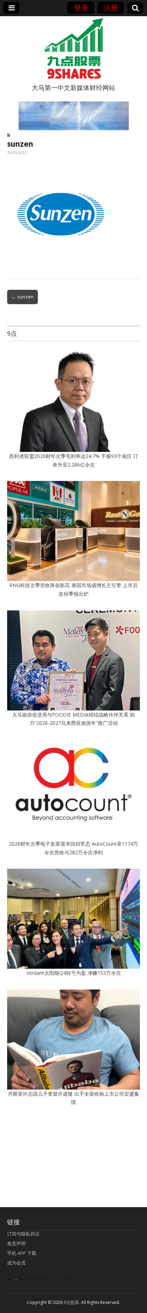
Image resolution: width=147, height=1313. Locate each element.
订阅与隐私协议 (23, 1234)
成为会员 (16, 1263)
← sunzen (22, 296)
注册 (111, 8)
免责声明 (16, 1243)
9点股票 (71, 1302)
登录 (81, 8)
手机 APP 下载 (21, 1253)
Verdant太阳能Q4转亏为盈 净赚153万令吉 (73, 972)
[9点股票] (73, 48)
